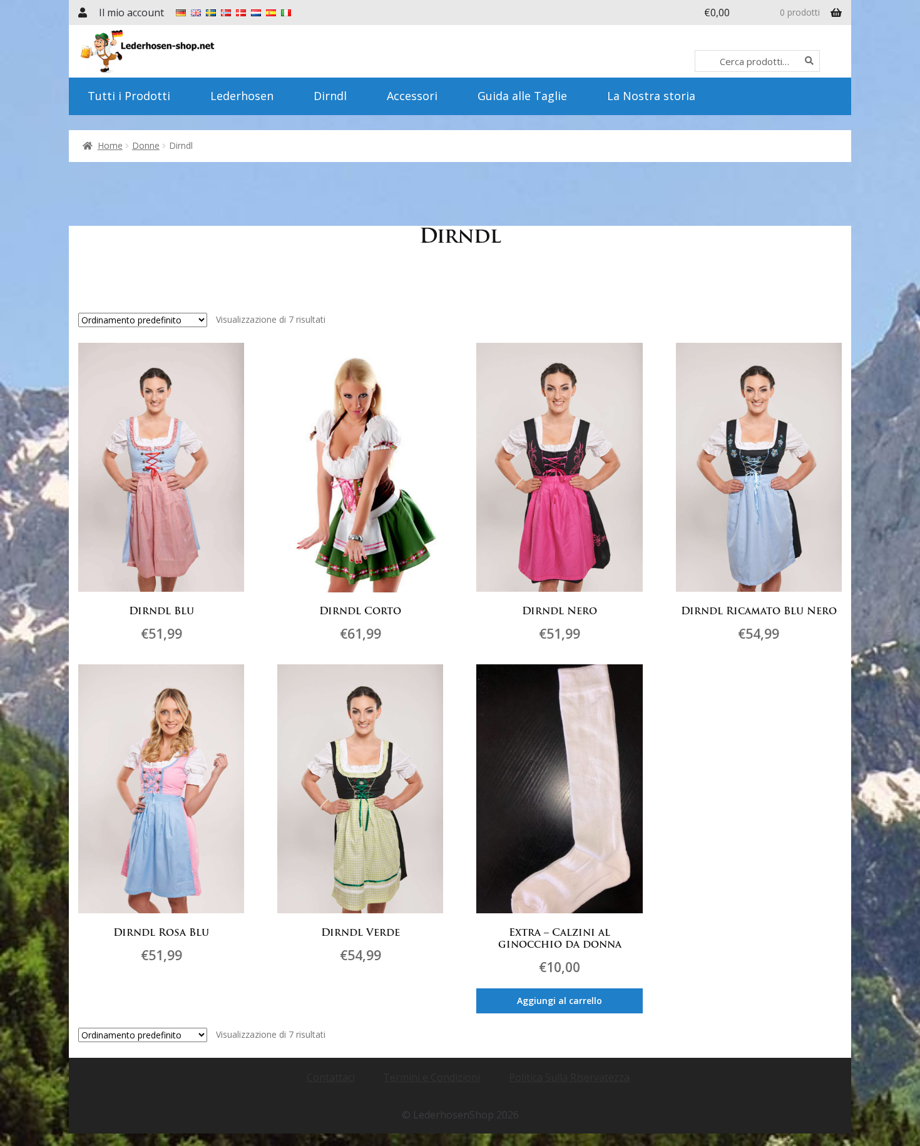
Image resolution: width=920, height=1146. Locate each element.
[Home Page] (182, 51)
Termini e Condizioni (431, 1077)
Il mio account (131, 12)
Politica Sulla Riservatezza (569, 1077)
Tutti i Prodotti (129, 95)
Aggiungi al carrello (559, 1001)
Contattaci (331, 1077)
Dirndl (330, 95)
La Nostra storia (651, 95)
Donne (146, 145)
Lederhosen (241, 95)
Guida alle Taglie (522, 95)
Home (110, 145)
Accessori (412, 95)
